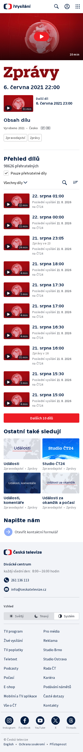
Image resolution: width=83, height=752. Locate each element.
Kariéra (49, 677)
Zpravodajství (15, 138)
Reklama (50, 640)
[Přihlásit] (67, 6)
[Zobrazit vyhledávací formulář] (56, 6)
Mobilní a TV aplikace (20, 696)
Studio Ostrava (55, 659)
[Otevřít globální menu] (77, 6)
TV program (13, 631)
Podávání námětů (57, 686)
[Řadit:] (75, 182)
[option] (16, 616)
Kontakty (50, 705)
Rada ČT (49, 668)
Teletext (10, 659)
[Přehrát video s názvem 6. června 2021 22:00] (41, 36)
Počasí (9, 677)
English (9, 744)
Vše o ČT (10, 705)
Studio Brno (52, 649)
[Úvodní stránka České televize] (23, 552)
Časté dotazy (53, 696)
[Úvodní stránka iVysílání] (17, 6)
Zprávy (35, 138)
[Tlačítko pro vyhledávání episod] (64, 182)
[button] (41, 36)
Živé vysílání (13, 640)
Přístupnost (58, 744)
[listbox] (41, 616)
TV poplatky (13, 649)
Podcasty (11, 668)
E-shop (9, 686)
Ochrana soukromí (32, 744)
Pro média (51, 631)
